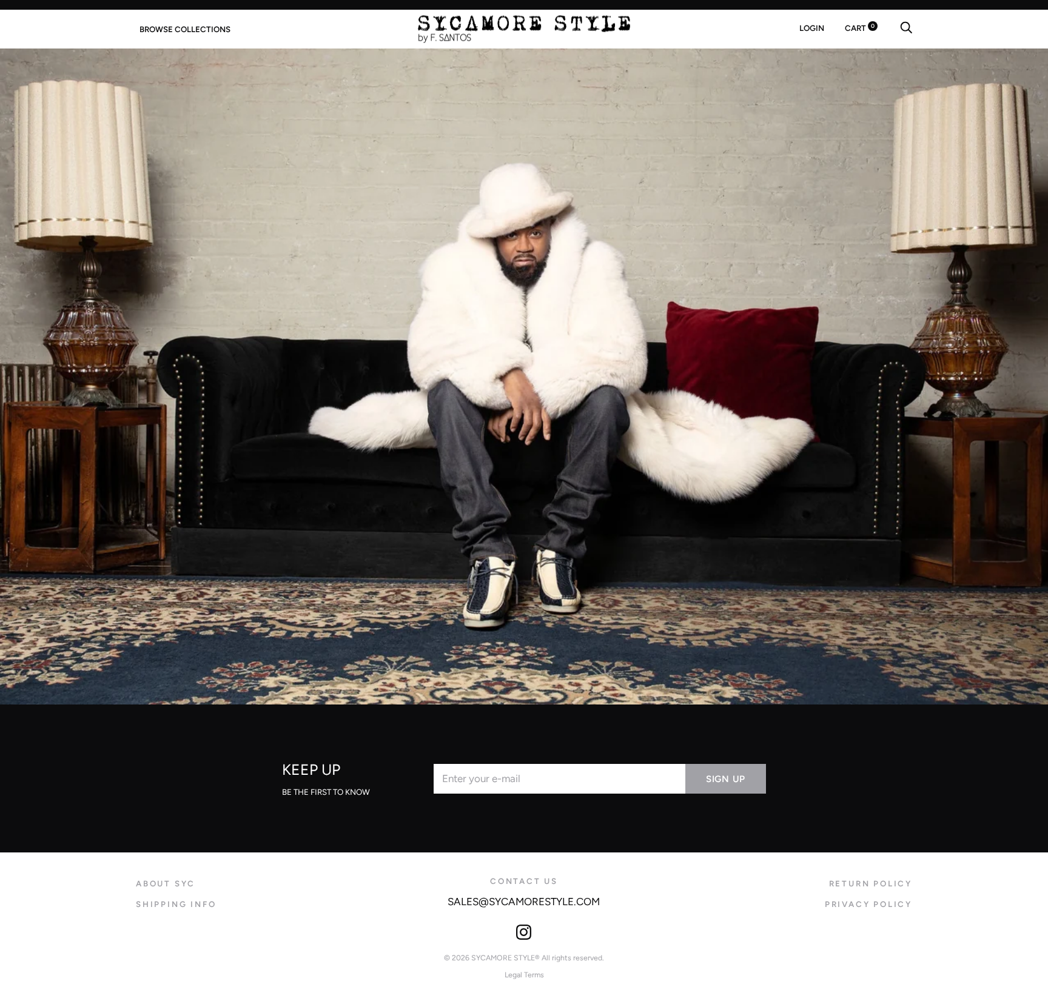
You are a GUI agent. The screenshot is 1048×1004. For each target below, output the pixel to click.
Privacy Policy (868, 904)
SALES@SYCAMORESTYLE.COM (524, 901)
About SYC (165, 883)
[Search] (906, 28)
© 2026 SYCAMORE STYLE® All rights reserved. (524, 957)
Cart (860, 28)
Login (811, 28)
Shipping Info (176, 904)
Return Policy (870, 883)
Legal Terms (524, 975)
